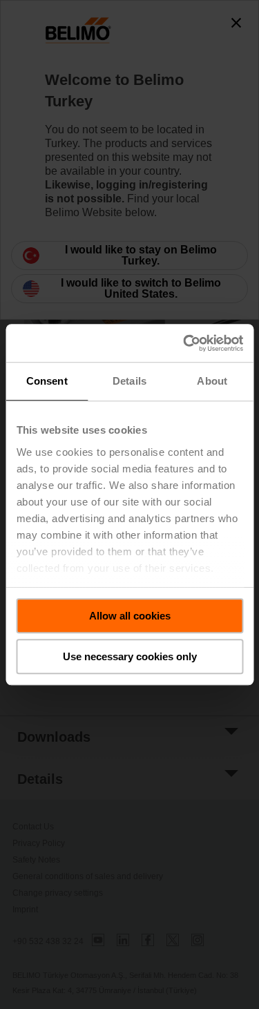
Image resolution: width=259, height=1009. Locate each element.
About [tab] (212, 381)
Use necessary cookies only (130, 656)
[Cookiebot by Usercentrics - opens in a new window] (184, 343)
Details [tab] (129, 381)
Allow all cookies (130, 616)
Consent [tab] (47, 381)
